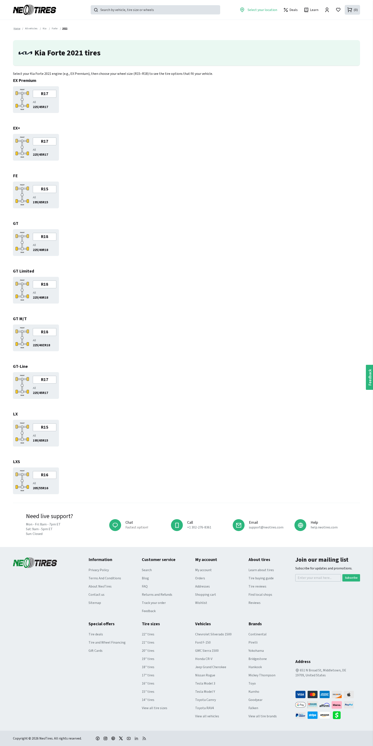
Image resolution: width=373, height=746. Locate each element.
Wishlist (201, 602)
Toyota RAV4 (204, 708)
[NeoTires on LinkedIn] (136, 738)
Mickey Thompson (261, 675)
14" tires (148, 699)
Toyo (252, 683)
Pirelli (253, 642)
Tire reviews (257, 586)
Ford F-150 (203, 642)
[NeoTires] (51, 562)
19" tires (148, 659)
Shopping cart (205, 594)
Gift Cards (96, 650)
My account (203, 570)
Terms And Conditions (105, 578)
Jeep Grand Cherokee (210, 667)
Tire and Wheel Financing (107, 642)
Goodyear (255, 699)
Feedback (149, 611)
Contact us (96, 594)
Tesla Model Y (205, 691)
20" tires (148, 650)
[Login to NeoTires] (327, 10)
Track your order (154, 602)
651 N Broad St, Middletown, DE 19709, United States (320, 673)
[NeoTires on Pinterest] (113, 738)
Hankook (255, 667)
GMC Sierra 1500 (207, 650)
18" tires (148, 667)
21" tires (148, 642)
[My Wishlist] (338, 10)
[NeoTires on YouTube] (128, 738)
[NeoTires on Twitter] (121, 738)
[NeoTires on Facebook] (97, 738)
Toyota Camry (205, 699)
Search (147, 570)
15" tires (148, 691)
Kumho (253, 691)
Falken (253, 708)
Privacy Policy (99, 570)
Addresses (202, 586)
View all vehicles (207, 716)
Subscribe (351, 578)
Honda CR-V (203, 659)
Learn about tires (261, 570)
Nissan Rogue (205, 675)
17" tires (148, 675)
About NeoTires (100, 586)
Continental (257, 634)
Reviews (254, 602)
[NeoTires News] (144, 738)
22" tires (148, 634)
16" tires (148, 683)
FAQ (145, 586)
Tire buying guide (261, 578)
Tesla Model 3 (205, 683)
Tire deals (96, 634)
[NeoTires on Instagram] (105, 738)
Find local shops (260, 594)
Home (17, 28)
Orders (200, 578)
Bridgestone (257, 659)
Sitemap (95, 602)
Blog (145, 578)
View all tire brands (262, 716)
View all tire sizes (154, 708)
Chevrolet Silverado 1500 (213, 634)
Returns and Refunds (157, 594)
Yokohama (256, 650)
